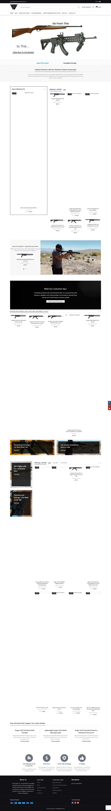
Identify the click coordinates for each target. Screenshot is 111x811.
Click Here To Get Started (23, 52)
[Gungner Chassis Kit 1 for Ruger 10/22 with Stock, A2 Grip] (75, 221)
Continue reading (24, 741)
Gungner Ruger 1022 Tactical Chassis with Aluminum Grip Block (74, 430)
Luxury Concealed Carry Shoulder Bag (93, 209)
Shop (38, 785)
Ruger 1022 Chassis (57, 102)
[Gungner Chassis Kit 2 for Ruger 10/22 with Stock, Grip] (58, 221)
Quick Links (40, 780)
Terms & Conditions (57, 790)
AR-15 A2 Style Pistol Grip (42, 707)
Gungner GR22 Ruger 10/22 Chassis (57, 99)
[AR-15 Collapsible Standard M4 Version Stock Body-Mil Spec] (93, 649)
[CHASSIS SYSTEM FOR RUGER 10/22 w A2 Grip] (93, 221)
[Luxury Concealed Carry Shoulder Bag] (93, 150)
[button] (43, 89)
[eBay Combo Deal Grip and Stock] (29, 149)
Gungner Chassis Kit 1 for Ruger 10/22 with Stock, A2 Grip (75, 227)
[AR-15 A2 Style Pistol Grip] (42, 649)
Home (38, 782)
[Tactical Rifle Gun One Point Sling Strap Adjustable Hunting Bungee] (42, 523)
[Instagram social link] (98, 2)
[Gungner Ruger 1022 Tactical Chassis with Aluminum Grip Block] (74, 371)
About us (39, 790)
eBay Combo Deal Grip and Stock (29, 207)
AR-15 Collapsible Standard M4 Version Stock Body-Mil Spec (93, 709)
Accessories (28, 209)
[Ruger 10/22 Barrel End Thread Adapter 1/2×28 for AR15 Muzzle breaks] (75, 150)
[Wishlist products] (93, 7)
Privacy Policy (55, 787)
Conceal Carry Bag (93, 212)
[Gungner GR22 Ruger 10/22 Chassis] (58, 95)
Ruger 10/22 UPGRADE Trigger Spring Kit (59, 582)
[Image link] (21, 803)
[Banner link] (32, 447)
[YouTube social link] (100, 2)
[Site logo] (14, 7)
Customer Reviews (41, 787)
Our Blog (54, 793)
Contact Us (39, 793)
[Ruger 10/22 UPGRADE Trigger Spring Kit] (59, 523)
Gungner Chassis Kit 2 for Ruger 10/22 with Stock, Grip (57, 226)
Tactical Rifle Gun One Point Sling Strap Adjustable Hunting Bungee (42, 583)
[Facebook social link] (96, 2)
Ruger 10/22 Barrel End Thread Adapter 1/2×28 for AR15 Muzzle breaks (75, 210)
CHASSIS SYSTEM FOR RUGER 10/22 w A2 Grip (92, 225)
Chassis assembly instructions (59, 785)
